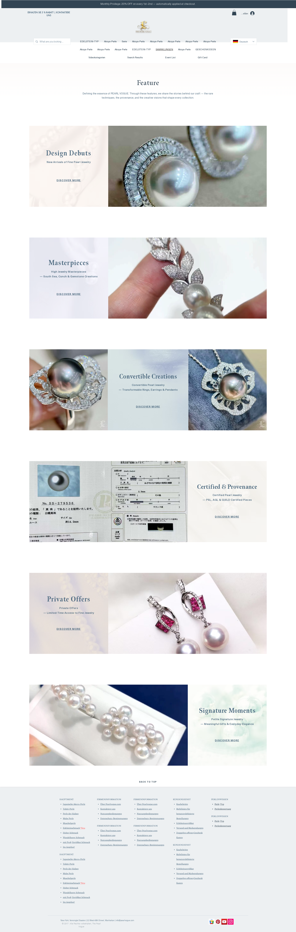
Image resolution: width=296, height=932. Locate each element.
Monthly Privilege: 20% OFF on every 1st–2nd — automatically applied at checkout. (148, 3)
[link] (234, 12)
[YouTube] (224, 922)
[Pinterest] (218, 922)
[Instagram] (231, 922)
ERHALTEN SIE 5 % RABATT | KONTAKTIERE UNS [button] (49, 14)
